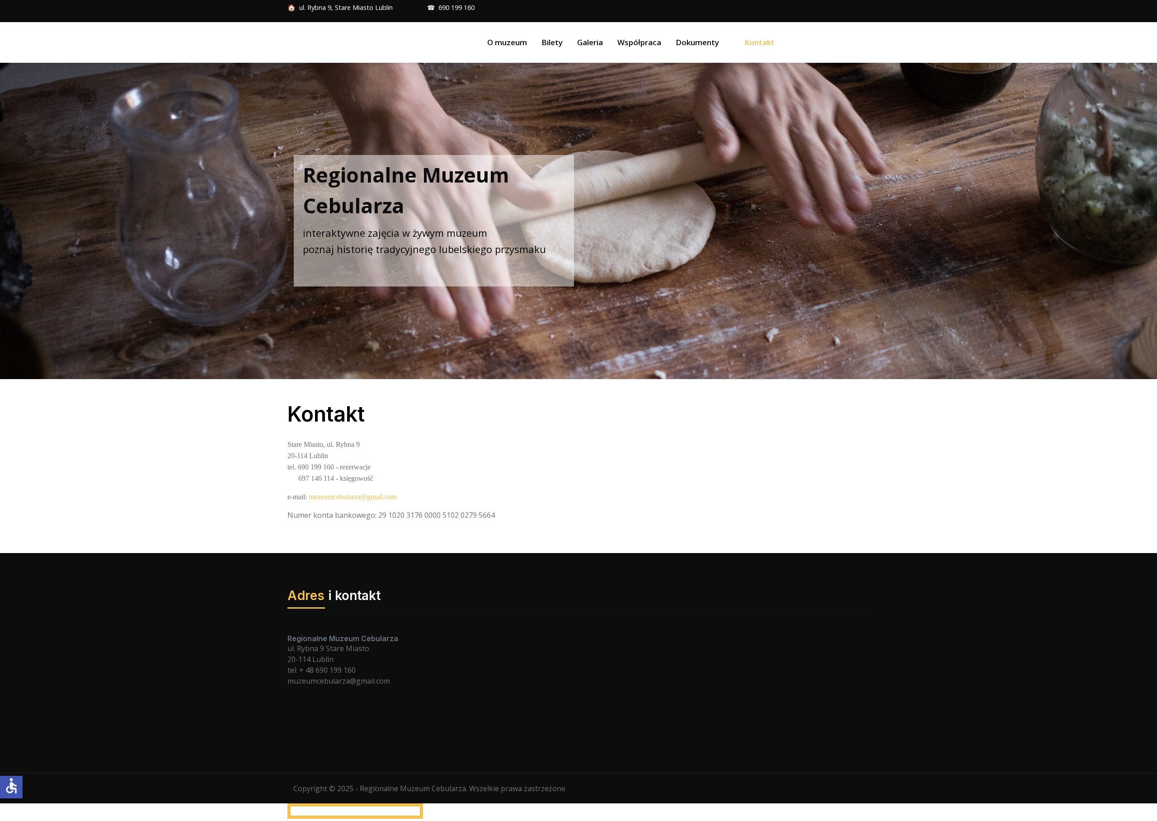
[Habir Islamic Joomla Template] (346, 42)
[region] (578, 221)
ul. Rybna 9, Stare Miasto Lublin (348, 8)
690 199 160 (456, 8)
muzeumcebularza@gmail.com (353, 497)
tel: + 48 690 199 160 (321, 670)
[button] (702, 42)
